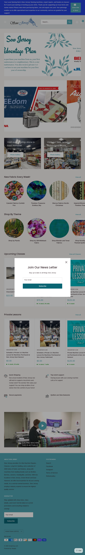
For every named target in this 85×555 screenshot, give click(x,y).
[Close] (66, 262)
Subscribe (42, 286)
